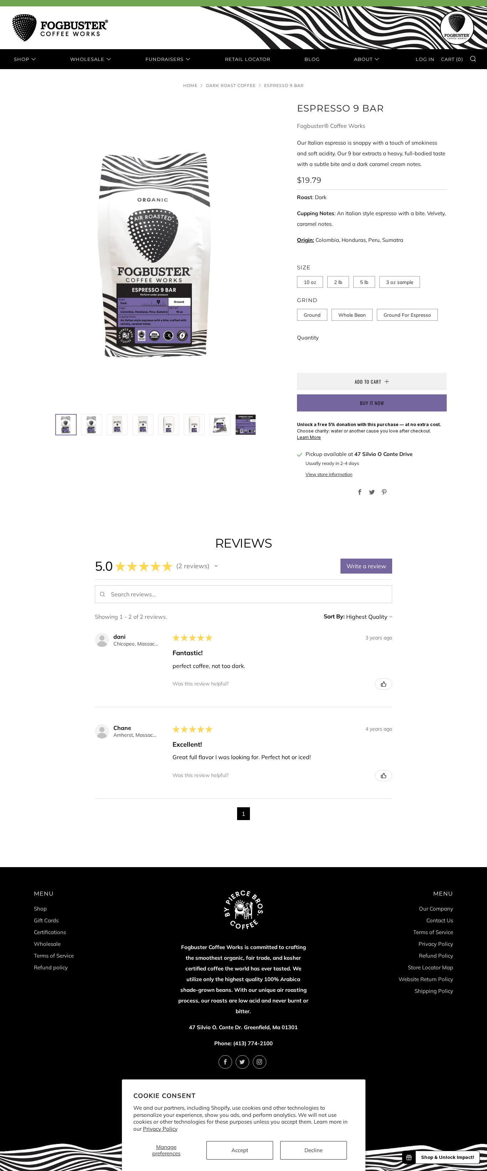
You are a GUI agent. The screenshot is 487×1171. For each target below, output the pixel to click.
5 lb (364, 282)
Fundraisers (164, 59)
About (363, 59)
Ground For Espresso (407, 315)
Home (190, 85)
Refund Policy (436, 955)
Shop (21, 59)
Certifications (50, 932)
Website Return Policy (426, 979)
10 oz (310, 282)
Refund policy (51, 967)
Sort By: (334, 616)
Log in (425, 59)
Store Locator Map (430, 967)
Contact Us (439, 920)
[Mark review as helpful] (383, 684)
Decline (313, 1150)
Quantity (308, 337)
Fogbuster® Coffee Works (331, 125)
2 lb (338, 282)
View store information (329, 474)
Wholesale (87, 59)
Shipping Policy (434, 991)
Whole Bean (352, 315)
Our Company (436, 908)
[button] (66, 424)
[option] (158, 253)
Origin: (305, 240)
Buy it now (372, 402)
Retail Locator (247, 59)
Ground (312, 315)
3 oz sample (399, 282)
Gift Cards (46, 920)
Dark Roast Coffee (231, 85)
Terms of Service (54, 955)
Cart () (452, 59)
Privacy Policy (160, 1128)
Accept (239, 1150)
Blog (312, 59)
